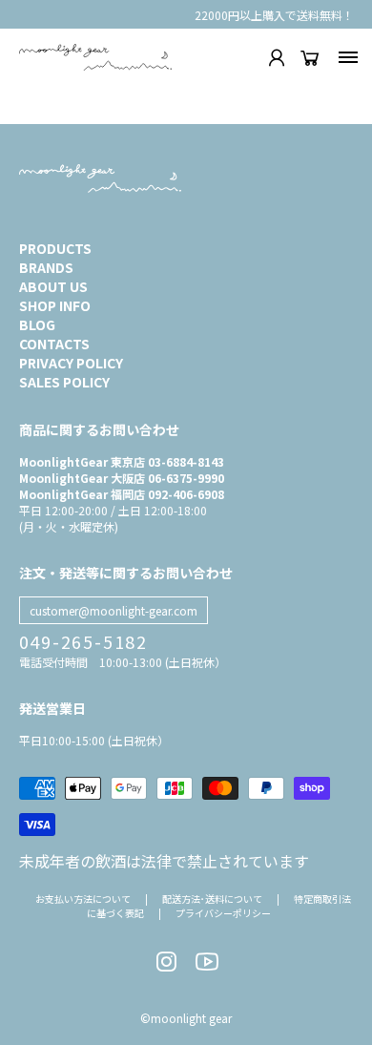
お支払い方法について (83, 898)
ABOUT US (53, 286)
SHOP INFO (55, 305)
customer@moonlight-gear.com (113, 610)
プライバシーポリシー (223, 913)
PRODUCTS (55, 248)
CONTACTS (54, 343)
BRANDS (46, 267)
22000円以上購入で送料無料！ (274, 15)
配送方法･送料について (212, 898)
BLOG (37, 324)
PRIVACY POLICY (71, 362)
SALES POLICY (64, 381)
